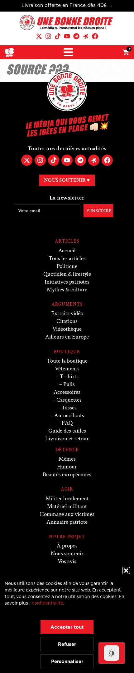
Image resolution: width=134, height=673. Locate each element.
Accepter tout (67, 627)
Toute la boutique (67, 361)
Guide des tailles (67, 431)
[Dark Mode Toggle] (111, 653)
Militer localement (67, 498)
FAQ (67, 423)
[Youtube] (67, 36)
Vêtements (67, 369)
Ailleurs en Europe (67, 337)
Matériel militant (67, 506)
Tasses (69, 408)
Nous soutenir (67, 553)
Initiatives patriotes (67, 282)
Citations (67, 321)
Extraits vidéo (67, 313)
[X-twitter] (39, 36)
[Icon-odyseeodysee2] (85, 36)
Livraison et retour (67, 439)
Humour (67, 467)
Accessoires (67, 392)
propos (67, 546)
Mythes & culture (67, 290)
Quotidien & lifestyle (67, 274)
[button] (126, 570)
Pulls (69, 384)
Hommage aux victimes (67, 514)
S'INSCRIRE (99, 210)
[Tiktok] (57, 36)
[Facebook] (95, 36)
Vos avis (67, 561)
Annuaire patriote (67, 522)
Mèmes (67, 459)
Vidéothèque (67, 329)
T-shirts (69, 376)
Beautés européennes (67, 474)
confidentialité (47, 603)
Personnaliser (67, 661)
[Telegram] (76, 36)
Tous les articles (67, 258)
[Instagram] (48, 36)
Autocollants (69, 415)
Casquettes (69, 400)
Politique (67, 266)
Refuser (67, 644)
